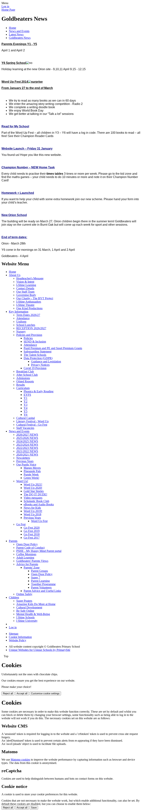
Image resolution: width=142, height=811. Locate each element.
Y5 (25, 411)
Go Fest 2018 (32, 534)
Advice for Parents (27, 564)
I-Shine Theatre (25, 305)
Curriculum (23, 388)
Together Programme (43, 584)
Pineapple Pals (32, 471)
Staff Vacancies (25, 428)
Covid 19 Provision (35, 368)
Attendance (23, 318)
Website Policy (17, 640)
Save (34, 807)
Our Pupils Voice (26, 464)
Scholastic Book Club (36, 501)
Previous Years (24, 461)
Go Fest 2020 (32, 527)
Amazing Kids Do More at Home (35, 604)
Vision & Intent (25, 281)
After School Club (27, 374)
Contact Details (25, 288)
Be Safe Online (25, 610)
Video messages (33, 497)
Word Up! (22, 481)
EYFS (27, 394)
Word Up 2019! (33, 511)
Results (20, 384)
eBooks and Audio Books (39, 504)
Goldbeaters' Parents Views (32, 560)
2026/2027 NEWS (27, 434)
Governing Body (26, 295)
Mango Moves (32, 467)
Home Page (8, 9)
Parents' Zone (32, 567)
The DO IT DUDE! (35, 494)
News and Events (19, 31)
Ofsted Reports (25, 381)
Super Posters (24, 600)
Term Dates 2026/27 (28, 314)
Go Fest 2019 (32, 531)
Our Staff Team (25, 291)
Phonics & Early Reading (38, 391)
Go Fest (21, 524)
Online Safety (24, 594)
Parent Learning (40, 580)
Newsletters (23, 457)
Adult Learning (25, 557)
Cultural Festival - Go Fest (31, 424)
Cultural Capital (25, 418)
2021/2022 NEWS (27, 451)
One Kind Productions (29, 308)
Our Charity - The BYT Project (34, 298)
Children (14, 597)
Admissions (23, 378)
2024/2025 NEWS (27, 441)
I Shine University (27, 620)
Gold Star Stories (34, 491)
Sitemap (13, 633)
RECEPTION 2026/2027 (31, 328)
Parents (13, 541)
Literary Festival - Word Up (32, 421)
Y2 (25, 401)
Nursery (21, 331)
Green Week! (31, 477)
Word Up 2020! (33, 487)
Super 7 (35, 577)
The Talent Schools (35, 354)
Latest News (16, 34)
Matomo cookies (20, 759)
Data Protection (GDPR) (38, 358)
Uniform (21, 321)
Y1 (25, 398)
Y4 (25, 408)
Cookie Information (20, 637)
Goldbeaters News (20, 37)
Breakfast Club (25, 371)
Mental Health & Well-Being (33, 614)
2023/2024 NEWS (27, 444)
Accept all (22, 693)
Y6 (25, 414)
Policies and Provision (29, 334)
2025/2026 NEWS (27, 437)
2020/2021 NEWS (27, 454)
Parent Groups (39, 570)
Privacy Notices (40, 364)
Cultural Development (29, 607)
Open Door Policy (27, 544)
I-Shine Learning (26, 285)
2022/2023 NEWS (27, 447)
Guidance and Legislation (46, 361)
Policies (28, 338)
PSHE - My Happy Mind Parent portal (38, 550)
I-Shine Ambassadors (28, 301)
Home (12, 27)
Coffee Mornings (26, 554)
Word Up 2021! (33, 484)
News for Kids (32, 507)
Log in (5, 6)
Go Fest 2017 (32, 537)
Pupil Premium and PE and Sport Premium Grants (53, 348)
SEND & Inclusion (35, 341)
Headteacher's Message (29, 278)
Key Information (18, 311)
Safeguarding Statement (37, 351)
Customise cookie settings (45, 693)
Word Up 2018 (32, 514)
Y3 (25, 404)
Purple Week (31, 474)
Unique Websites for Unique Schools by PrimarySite (39, 649)
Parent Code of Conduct (30, 547)
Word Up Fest (39, 521)
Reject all (8, 693)
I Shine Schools (25, 617)
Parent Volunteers (41, 587)
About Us (14, 275)
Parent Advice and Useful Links (42, 590)
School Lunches (25, 324)
